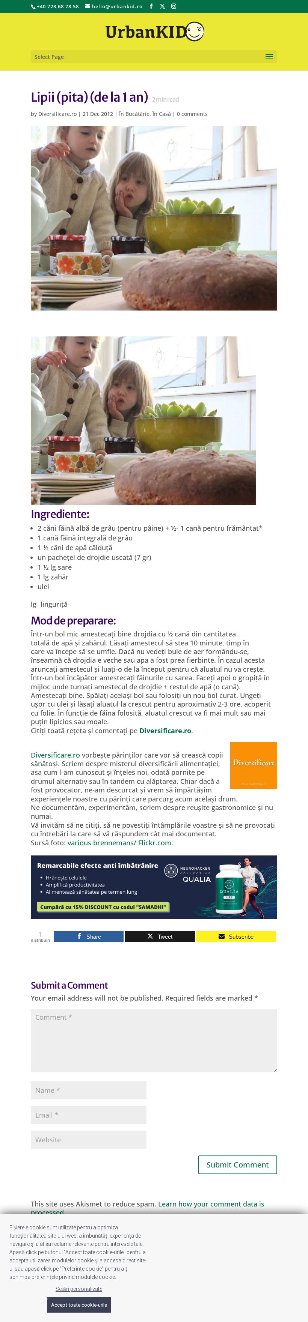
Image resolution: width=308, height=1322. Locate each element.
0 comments (192, 113)
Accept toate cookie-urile (79, 1305)
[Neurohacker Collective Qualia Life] (154, 914)
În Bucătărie (134, 113)
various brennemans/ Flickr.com (119, 842)
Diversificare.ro (57, 113)
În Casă (161, 113)
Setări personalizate (79, 1289)
